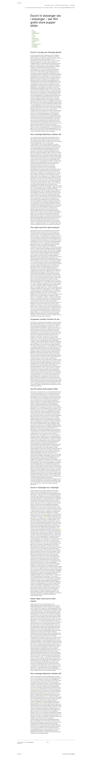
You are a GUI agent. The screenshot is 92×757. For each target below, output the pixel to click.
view (37, 683)
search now (53, 454)
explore (35, 662)
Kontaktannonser (35, 33)
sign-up (42, 282)
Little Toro (19, 2)
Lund (33, 37)
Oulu (33, 42)
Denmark (34, 31)
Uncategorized (30, 742)
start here (41, 144)
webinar (41, 224)
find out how (41, 712)
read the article (43, 419)
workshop (32, 709)
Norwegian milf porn (36, 44)
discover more (56, 694)
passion (45, 69)
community (46, 722)
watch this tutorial (41, 397)
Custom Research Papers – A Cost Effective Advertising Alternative (56, 5)
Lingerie (34, 35)
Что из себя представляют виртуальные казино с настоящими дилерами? (39, 7)
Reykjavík (34, 41)
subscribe (58, 273)
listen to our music (46, 142)
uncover (50, 91)
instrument (45, 109)
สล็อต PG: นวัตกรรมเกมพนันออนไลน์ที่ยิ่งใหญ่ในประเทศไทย (64, 7)
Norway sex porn (35, 39)
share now (46, 693)
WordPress (72, 753)
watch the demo (37, 103)
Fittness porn (35, 46)
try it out (35, 128)
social (60, 633)
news (50, 256)
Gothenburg (34, 45)
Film (33, 34)
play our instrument (35, 688)
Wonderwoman (35, 38)
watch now (54, 500)
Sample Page (72, 5)
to (56, 591)
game (48, 120)
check (41, 702)
